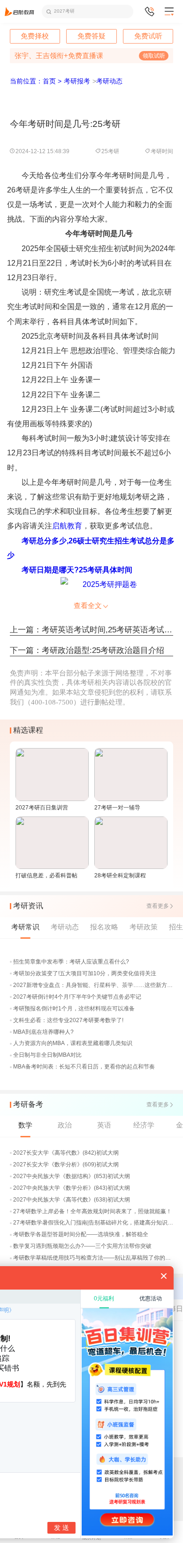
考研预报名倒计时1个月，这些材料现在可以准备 (74, 1008)
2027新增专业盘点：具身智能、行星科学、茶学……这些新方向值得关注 (93, 985)
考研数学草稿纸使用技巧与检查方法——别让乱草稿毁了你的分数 (93, 1258)
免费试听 (148, 36)
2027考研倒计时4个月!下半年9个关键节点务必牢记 (77, 997)
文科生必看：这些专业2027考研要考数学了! (68, 1020)
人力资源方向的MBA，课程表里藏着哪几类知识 (72, 1043)
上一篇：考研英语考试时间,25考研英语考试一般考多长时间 (91, 629)
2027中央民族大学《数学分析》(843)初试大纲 (71, 1188)
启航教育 (67, 526)
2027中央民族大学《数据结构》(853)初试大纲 (71, 1176)
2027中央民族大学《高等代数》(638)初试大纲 (71, 1199)
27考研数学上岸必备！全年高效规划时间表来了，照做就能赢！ (92, 1211)
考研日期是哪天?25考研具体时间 (77, 570)
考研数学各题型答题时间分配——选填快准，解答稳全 (80, 1234)
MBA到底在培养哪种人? (43, 1032)
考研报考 (77, 81)
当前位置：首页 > (35, 81)
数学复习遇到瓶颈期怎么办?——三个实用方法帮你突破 (82, 1246)
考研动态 (109, 81)
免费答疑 (91, 36)
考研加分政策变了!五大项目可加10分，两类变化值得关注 (84, 973)
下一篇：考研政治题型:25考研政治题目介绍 (87, 650)
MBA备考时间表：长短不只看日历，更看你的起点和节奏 (84, 1066)
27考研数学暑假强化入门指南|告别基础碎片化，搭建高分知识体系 (93, 1222)
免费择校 (35, 36)
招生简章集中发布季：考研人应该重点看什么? (71, 961)
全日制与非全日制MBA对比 (47, 1055)
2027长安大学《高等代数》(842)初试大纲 (66, 1153)
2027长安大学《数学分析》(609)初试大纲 (66, 1164)
